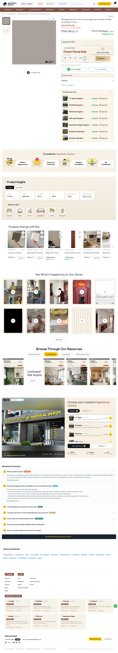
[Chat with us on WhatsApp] (115, 606)
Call (18, 639)
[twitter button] (11, 642)
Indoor (40, 558)
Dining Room (100, 554)
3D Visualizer (63, 4)
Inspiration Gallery (23, 587)
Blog (6, 587)
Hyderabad (87, 411)
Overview (10, 187)
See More (59, 339)
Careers (7, 584)
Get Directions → (10, 610)
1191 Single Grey (8, 554)
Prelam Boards (11, 14)
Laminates (33, 578)
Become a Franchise (95, 639)
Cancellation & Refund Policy (33, 649)
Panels (32, 584)
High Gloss (54, 554)
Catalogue (66, 354)
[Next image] (62, 427)
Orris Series (19, 554)
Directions (95, 98)
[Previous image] (4, 427)
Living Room (75, 554)
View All (32, 381)
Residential (32, 558)
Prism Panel (34, 554)
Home (3, 14)
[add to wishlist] (53, 19)
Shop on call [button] (105, 4)
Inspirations (50, 4)
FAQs (6, 591)
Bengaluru (73, 411)
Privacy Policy (20, 649)
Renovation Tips (83, 354)
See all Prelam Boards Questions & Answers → (59, 537)
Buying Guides (34, 354)
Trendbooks (51, 354)
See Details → (19, 610)
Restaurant (13, 558)
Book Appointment (77, 446)
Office (5, 558)
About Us (7, 578)
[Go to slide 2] (6, 30)
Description (19, 187)
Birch (27, 554)
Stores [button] (40, 4)
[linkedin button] (5, 642)
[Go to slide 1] (6, 21)
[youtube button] (14, 642)
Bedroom (84, 554)
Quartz (20, 584)
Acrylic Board (44, 554)
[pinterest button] (19, 642)
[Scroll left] (4, 376)
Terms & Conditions (9, 649)
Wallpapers (21, 581)
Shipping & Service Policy (49, 649)
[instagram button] (8, 642)
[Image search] (94, 4)
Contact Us (8, 581)
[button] (10, 4)
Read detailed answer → (13, 480)
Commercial (22, 558)
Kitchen (91, 554)
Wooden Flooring (35, 581)
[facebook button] (17, 642)
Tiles (19, 578)
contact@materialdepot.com (33, 639)
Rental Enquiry (108, 639)
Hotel (108, 554)
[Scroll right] (113, 376)
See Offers (103, 58)
